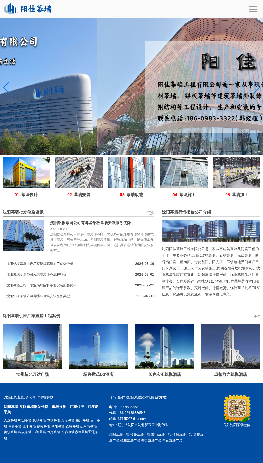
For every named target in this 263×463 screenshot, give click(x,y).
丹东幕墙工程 (172, 441)
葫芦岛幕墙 (88, 426)
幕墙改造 (131, 194)
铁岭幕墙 (43, 426)
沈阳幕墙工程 (119, 435)
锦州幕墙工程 (130, 441)
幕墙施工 (184, 194)
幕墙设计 (26, 194)
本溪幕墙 (53, 420)
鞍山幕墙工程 (161, 435)
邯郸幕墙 (40, 432)
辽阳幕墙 (29, 426)
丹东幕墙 (68, 420)
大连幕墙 (10, 420)
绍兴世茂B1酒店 (98, 374)
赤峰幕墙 (81, 432)
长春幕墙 (68, 432)
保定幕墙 (54, 432)
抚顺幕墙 (39, 420)
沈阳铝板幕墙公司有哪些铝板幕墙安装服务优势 (90, 222)
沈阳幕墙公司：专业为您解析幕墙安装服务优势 (41, 285)
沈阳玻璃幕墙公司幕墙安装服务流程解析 (36, 274)
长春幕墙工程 (140, 435)
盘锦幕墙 (72, 426)
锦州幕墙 (82, 420)
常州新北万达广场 (32, 374)
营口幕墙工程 (151, 441)
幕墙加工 (236, 194)
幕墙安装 (78, 194)
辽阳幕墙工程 (182, 435)
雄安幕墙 (25, 432)
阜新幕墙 (15, 426)
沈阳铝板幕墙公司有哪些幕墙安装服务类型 (38, 296)
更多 (150, 213)
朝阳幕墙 (58, 426)
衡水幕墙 (11, 432)
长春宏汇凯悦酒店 (164, 374)
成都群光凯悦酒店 (230, 374)
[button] (127, 152)
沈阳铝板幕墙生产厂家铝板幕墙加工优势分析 (39, 264)
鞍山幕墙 (25, 420)
